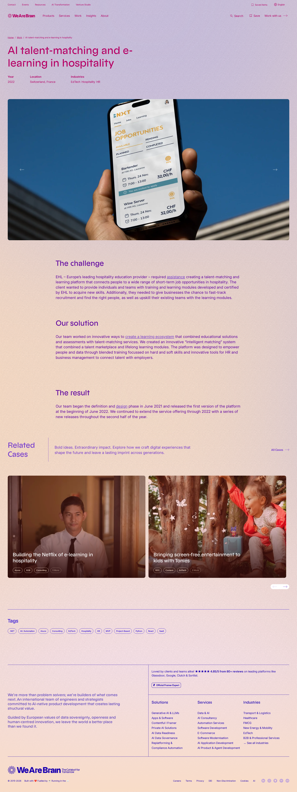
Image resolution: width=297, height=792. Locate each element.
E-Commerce (206, 733)
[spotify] (281, 781)
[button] (254, 15)
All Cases (277, 450)
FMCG (247, 723)
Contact (12, 4)
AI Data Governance (164, 738)
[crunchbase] (287, 781)
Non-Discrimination (226, 780)
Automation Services (211, 723)
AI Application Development (215, 743)
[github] (275, 781)
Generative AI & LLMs (165, 713)
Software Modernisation (213, 738)
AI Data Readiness (163, 733)
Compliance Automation (167, 748)
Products (48, 16)
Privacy (200, 780)
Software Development (212, 728)
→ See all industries (255, 743)
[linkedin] (263, 781)
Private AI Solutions (164, 728)
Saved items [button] (261, 4)
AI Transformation (61, 4)
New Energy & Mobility (257, 728)
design (121, 405)
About (104, 16)
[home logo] (44, 770)
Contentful (158, 723)
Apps (155, 718)
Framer (171, 723)
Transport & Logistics (257, 713)
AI (254, 780)
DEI (210, 780)
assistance (176, 276)
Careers (177, 780)
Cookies (244, 780)
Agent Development (227, 748)
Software (167, 718)
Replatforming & (162, 743)
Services (64, 16)
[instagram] (269, 781)
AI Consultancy (207, 718)
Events (25, 4)
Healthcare (250, 718)
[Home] (21, 16)
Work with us (273, 16)
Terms (189, 780)
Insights (91, 16)
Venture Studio (83, 4)
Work (78, 16)
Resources (40, 4)
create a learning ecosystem (149, 336)
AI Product (204, 748)
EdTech (248, 733)
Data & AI (203, 713)
